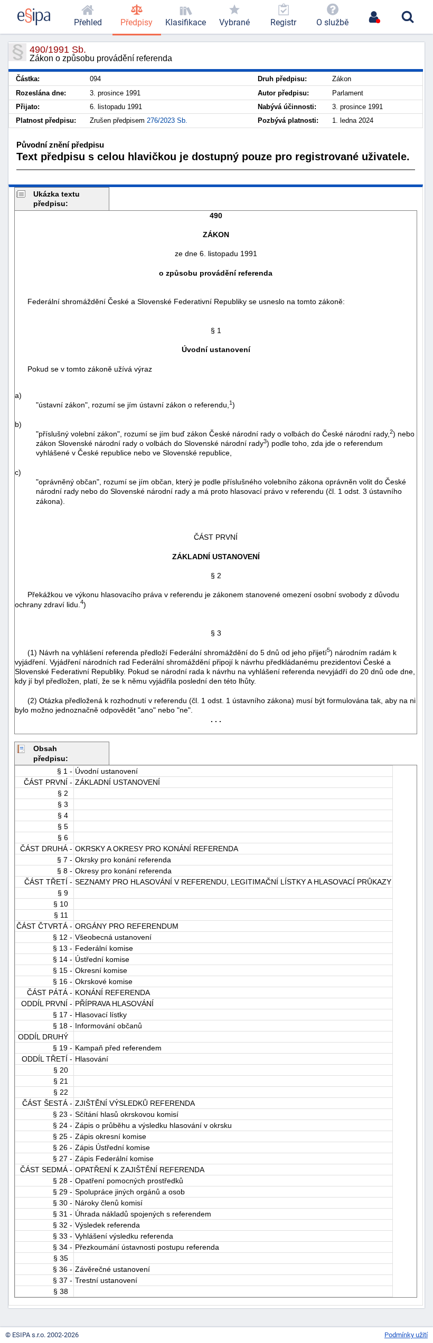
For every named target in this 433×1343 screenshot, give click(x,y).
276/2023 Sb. (167, 120)
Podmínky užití (406, 1335)
